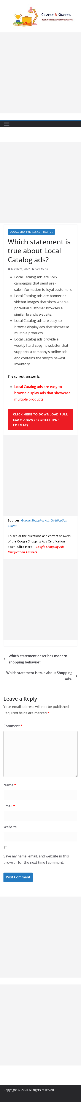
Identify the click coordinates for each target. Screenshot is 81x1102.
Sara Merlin (42, 269)
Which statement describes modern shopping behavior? (38, 659)
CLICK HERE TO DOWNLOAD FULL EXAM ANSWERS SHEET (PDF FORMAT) (40, 419)
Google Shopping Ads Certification (31, 231)
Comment (12, 726)
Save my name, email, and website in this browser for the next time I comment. (36, 859)
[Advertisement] (40, 72)
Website (10, 827)
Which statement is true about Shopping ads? (39, 675)
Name (9, 785)
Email (9, 806)
